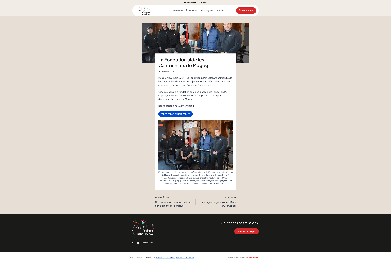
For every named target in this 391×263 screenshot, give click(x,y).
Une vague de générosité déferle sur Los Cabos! (218, 201)
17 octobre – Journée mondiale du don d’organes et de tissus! (173, 201)
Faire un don (247, 10)
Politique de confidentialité (165, 258)
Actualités (202, 2)
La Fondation (177, 10)
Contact (220, 10)
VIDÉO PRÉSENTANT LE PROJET (175, 114)
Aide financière (190, 2)
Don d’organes (206, 10)
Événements (191, 10)
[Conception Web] (252, 257)
